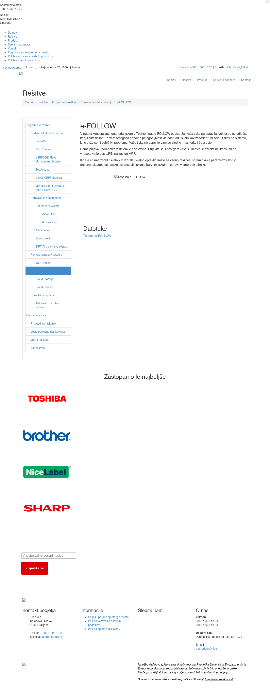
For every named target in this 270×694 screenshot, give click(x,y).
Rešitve (12, 36)
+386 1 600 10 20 (201, 67)
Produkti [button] (202, 80)
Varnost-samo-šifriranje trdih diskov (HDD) (50, 188)
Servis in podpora (19, 44)
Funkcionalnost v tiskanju (96, 102)
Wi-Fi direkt (43, 263)
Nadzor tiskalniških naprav (47, 133)
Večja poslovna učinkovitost (48, 331)
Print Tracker (44, 149)
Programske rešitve (64, 102)
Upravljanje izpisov (42, 295)
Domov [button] (171, 80)
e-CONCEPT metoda (49, 177)
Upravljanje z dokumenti (46, 198)
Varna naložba (40, 340)
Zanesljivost (38, 348)
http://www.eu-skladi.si (219, 679)
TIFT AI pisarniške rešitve (52, 246)
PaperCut (41, 141)
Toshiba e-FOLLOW (97, 235)
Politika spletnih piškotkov (24, 60)
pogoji (49, 577)
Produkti (13, 40)
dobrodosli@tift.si (237, 67)
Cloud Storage (45, 279)
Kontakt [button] (246, 80)
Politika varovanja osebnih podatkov (30, 56)
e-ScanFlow (48, 214)
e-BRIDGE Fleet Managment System (48, 159)
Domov (12, 32)
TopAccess (42, 169)
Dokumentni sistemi (48, 206)
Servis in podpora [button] (224, 80)
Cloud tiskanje (44, 287)
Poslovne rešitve (36, 315)
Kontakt (12, 48)
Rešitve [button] (186, 80)
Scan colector (44, 238)
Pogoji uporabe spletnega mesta (28, 52)
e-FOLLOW (124, 102)
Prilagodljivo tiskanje (43, 323)
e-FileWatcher (49, 222)
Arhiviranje (42, 230)
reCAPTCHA (37, 577)
